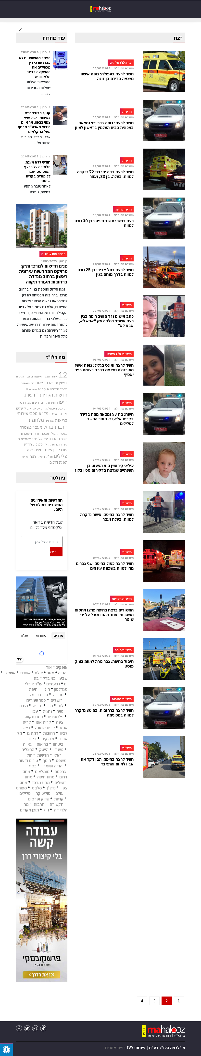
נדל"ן (47, 444)
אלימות (20, 376)
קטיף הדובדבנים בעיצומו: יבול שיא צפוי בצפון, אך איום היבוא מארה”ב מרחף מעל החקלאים (34, 122)
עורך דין (29, 444)
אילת (39, 672)
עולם (59, 793)
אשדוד (25, 672)
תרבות (39, 804)
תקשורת (56, 804)
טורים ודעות (28, 760)
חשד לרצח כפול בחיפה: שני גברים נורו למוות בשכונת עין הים (105, 566)
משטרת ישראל (49, 438)
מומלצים (42, 771)
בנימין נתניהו (58, 382)
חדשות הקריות (53, 395)
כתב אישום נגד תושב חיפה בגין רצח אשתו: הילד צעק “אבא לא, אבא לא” (106, 321)
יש (65, 414)
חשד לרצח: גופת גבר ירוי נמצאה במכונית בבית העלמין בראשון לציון (104, 125)
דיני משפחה (27, 383)
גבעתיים (53, 683)
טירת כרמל (38, 694)
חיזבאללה (51, 408)
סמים (39, 444)
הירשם (53, 551)
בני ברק (49, 678)
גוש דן (58, 749)
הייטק (44, 749)
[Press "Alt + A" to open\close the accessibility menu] (6, 1049)
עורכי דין (60, 449)
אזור (50, 672)
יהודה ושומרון (52, 765)
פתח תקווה (34, 716)
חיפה (33, 689)
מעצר (37, 427)
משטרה (26, 427)
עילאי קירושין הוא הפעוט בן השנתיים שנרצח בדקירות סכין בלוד (104, 468)
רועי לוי (41, 456)
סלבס (37, 788)
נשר (60, 711)
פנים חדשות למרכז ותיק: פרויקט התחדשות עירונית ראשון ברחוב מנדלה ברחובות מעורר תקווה (43, 274)
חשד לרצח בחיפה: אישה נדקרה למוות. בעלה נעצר (107, 517)
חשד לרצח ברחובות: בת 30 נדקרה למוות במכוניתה (104, 712)
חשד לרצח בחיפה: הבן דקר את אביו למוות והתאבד (107, 761)
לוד (60, 705)
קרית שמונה (45, 727)
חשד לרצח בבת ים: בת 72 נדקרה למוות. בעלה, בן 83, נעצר (105, 174)
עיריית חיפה (43, 449)
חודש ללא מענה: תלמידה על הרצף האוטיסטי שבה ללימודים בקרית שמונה (37, 171)
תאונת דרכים (58, 462)
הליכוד (63, 389)
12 (63, 374)
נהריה (37, 705)
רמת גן (32, 733)
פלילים (60, 456)
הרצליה (28, 749)
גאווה (27, 744)
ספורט (21, 788)
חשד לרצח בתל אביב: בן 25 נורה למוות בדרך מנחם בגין (105, 272)
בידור (32, 738)
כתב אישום (56, 414)
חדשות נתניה (48, 402)
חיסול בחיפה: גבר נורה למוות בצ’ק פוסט (104, 664)
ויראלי (58, 755)
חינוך (47, 760)
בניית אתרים (115, 1047)
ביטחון (58, 744)
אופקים (61, 667)
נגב (50, 705)
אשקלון (9, 672)
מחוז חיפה (45, 776)
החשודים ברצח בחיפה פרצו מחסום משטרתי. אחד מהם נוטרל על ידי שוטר (104, 615)
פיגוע (30, 450)
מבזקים (47, 738)
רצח (32, 456)
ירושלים (21, 408)
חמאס (40, 408)
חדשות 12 (31, 389)
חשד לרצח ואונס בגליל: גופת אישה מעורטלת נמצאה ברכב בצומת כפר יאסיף (104, 370)
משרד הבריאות (58, 444)
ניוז (46, 810)
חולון (46, 689)
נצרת (23, 705)
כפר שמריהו (36, 700)
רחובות (49, 733)
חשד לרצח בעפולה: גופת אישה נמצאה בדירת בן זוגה (107, 76)
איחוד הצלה (50, 376)
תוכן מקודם (29, 810)
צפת (59, 722)
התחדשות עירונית (48, 389)
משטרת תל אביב (28, 439)
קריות (58, 799)
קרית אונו (43, 722)
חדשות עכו (33, 402)
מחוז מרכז (41, 782)
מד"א (44, 413)
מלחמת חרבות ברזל (47, 423)
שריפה (24, 456)
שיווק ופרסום (38, 799)
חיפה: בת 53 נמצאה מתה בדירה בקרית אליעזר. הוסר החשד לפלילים (106, 419)
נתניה (47, 711)
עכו (35, 711)
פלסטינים (55, 716)
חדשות (43, 755)
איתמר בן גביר (33, 376)
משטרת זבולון (58, 434)
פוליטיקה (43, 793)
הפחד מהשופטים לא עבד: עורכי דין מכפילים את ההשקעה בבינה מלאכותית (34, 67)
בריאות (41, 383)
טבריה (58, 694)
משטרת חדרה (41, 433)
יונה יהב (31, 408)
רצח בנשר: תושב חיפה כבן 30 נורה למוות (104, 223)
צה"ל (49, 456)
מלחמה (49, 420)
